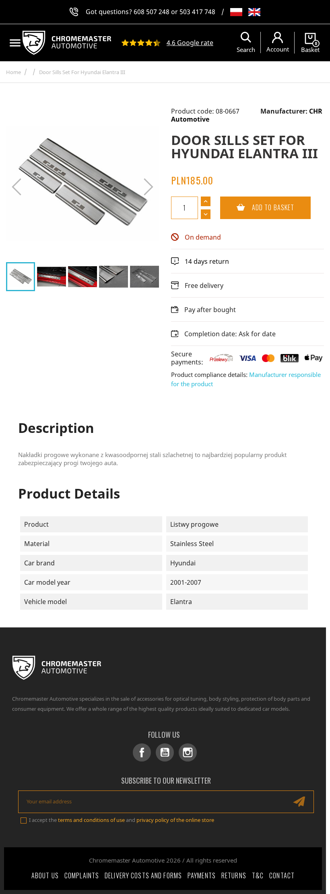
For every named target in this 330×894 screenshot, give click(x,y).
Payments (202, 875)
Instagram (187, 752)
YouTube (164, 752)
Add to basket (257, 207)
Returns (233, 875)
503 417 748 (197, 12)
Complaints (81, 875)
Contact (282, 875)
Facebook (141, 752)
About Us (45, 875)
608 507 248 (151, 12)
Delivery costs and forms (143, 875)
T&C (258, 875)
